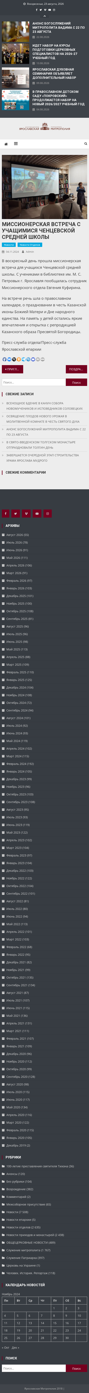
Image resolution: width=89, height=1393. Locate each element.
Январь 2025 (15, 680)
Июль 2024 (14, 726)
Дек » (15, 1347)
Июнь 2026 (14, 550)
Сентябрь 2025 (17, 619)
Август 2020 (14, 1084)
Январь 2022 (15, 955)
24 (79, 1330)
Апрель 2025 (15, 657)
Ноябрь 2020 (15, 1061)
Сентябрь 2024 (17, 710)
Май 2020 (13, 1107)
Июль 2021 (14, 1000)
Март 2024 (14, 756)
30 (67, 1338)
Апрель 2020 (15, 1115)
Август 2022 (14, 901)
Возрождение (16, 1189)
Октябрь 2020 (16, 1069)
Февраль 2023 (16, 855)
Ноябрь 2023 (15, 787)
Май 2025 (13, 649)
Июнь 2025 (14, 642)
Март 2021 (14, 1031)
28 (42, 1338)
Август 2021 (14, 993)
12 (18, 1323)
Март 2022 (14, 939)
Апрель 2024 (15, 748)
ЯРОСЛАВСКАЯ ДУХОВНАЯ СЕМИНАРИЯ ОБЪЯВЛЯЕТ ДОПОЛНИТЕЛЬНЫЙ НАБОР (54, 74)
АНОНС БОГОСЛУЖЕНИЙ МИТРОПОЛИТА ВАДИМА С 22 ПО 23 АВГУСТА (58, 28)
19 (18, 1330)
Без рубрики (15, 1181)
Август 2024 (14, 718)
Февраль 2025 (16, 672)
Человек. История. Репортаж (27, 1273)
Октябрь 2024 (16, 703)
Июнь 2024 (14, 733)
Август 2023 (14, 810)
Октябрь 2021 (16, 977)
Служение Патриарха (21, 1258)
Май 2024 (13, 741)
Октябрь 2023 (16, 794)
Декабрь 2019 (16, 1145)
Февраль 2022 (16, 947)
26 (18, 1338)
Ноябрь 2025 (15, 603)
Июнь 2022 (14, 916)
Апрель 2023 (15, 840)
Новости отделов (30, 244)
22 (55, 1330)
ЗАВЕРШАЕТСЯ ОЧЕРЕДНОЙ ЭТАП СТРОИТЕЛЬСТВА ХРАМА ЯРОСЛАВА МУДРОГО (42, 457)
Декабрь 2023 (16, 779)
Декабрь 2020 (16, 1054)
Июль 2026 (14, 542)
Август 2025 (14, 626)
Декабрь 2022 (16, 871)
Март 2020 (14, 1122)
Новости (9, 244)
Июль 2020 (14, 1092)
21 (42, 1330)
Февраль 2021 (16, 1038)
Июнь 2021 (14, 1008)
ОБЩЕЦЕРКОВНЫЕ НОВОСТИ (27, 1242)
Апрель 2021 (15, 1023)
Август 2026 (14, 535)
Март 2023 (14, 848)
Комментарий (16, 1197)
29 (55, 1338)
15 (55, 1323)
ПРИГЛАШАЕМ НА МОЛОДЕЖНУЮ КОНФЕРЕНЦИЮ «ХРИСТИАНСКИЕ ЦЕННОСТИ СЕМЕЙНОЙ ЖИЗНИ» (15, 369)
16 (67, 1323)
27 (30, 1338)
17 (79, 1323)
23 (67, 1330)
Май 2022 (13, 924)
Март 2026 (14, 573)
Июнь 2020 (14, 1100)
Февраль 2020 (16, 1130)
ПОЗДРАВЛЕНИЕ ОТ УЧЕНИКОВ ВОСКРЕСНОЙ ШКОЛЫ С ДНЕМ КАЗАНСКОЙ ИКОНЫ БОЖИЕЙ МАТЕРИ (78, 369)
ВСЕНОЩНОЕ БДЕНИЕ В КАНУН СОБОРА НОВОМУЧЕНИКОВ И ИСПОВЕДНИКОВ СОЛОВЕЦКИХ (44, 405)
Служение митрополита (23, 1250)
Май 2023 (13, 832)
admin (30, 252)
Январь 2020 (15, 1138)
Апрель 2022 (15, 932)
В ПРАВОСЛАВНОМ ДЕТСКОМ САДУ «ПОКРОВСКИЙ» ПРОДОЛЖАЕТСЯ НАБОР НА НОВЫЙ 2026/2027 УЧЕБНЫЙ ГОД (58, 98)
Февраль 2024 (16, 764)
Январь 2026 (15, 588)
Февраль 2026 (16, 581)
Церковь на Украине (21, 1265)
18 (5, 1330)
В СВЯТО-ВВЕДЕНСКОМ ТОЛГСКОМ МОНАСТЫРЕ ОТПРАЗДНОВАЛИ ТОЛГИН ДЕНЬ (41, 444)
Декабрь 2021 (16, 962)
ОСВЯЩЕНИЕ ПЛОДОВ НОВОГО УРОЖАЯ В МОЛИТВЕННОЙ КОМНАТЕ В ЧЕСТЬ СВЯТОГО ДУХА (42, 418)
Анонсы (11, 1174)
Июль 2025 (14, 634)
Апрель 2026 (15, 565)
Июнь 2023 (14, 825)
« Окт (5, 1347)
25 (5, 1338)
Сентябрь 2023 (17, 802)
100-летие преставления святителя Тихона (37, 1166)
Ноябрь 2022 (15, 878)
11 (5, 1323)
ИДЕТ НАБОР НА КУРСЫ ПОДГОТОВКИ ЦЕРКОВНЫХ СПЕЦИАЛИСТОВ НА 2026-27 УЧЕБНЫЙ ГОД (54, 52)
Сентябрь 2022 (17, 893)
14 (42, 1323)
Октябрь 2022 (16, 886)
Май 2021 (13, 1016)
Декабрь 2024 (16, 687)
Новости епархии (18, 1220)
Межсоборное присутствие (25, 1204)
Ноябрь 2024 (15, 695)
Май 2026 (13, 558)
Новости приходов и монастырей (30, 1235)
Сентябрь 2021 (17, 985)
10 (79, 1316)
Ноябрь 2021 (15, 970)
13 (30, 1323)
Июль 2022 (14, 909)
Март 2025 (14, 664)
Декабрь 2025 (16, 596)
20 (30, 1330)
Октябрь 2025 (16, 611)
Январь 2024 (15, 771)
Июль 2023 (14, 817)
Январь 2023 (15, 863)
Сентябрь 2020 (17, 1077)
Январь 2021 (15, 1046)
